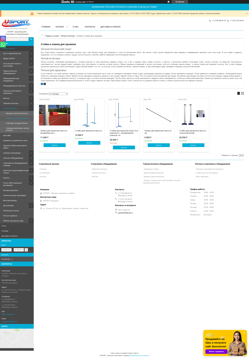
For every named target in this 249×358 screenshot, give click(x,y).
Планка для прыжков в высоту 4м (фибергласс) (53, 132)
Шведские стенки (151, 169)
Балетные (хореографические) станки (16, 171)
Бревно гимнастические (154, 176)
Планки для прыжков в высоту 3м (157, 132)
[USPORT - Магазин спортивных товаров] (17, 25)
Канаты (6, 178)
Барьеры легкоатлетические (17, 113)
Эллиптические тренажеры (14, 195)
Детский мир (8, 205)
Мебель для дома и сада (13, 221)
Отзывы (5, 231)
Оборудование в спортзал (14, 86)
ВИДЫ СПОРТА (9, 58)
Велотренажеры (10, 200)
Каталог (60, 27)
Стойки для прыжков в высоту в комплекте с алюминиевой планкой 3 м (124, 133)
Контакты (90, 27)
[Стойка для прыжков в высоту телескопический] (193, 115)
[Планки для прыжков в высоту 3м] (158, 115)
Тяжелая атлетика (10, 103)
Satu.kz (136, 353)
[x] (45, 84)
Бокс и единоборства (12, 53)
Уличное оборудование (13, 158)
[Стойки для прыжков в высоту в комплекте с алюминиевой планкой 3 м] (123, 115)
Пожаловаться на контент (140, 355)
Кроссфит (7, 135)
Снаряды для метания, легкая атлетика (17, 129)
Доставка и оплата (9, 236)
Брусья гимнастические (154, 173)
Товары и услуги (8, 48)
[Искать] (31, 39)
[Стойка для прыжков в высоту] (89, 115)
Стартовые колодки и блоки (16, 123)
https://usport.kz (8, 314)
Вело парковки (202, 176)
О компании (45, 173)
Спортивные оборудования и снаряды (15, 164)
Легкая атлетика (10, 108)
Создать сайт (81, 2)
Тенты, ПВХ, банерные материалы (12, 184)
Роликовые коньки (11, 210)
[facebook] (42, 84)
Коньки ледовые (10, 215)
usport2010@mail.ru (9, 321)
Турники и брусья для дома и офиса (15, 146)
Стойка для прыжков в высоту (88, 131)
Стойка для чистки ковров (207, 173)
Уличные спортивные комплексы (12, 92)
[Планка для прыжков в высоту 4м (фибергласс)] (54, 115)
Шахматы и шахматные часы (15, 140)
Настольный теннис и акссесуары (12, 64)
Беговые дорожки (10, 190)
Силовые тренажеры (12, 153)
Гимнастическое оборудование (10, 72)
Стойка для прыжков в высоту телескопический (192, 132)
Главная (46, 27)
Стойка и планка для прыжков (17, 118)
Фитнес (6, 98)
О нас (4, 226)
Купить (55, 145)
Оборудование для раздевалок (11, 79)
